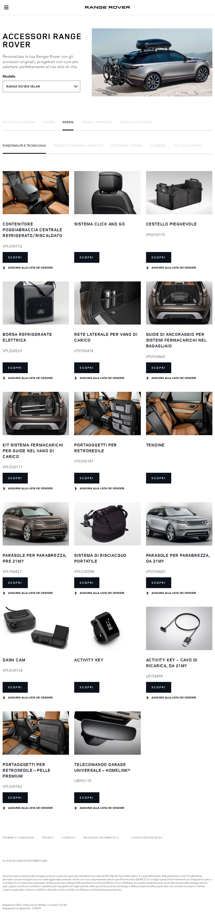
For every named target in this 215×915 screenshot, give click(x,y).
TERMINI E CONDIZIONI (18, 837)
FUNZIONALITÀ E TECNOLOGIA (24, 145)
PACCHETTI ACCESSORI (19, 122)
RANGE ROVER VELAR (23, 86)
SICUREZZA (157, 145)
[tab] (19, 122)
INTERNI (67, 122)
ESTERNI (49, 122)
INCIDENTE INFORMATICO (101, 837)
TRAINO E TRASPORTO (96, 122)
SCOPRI (15, 257)
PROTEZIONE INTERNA (126, 145)
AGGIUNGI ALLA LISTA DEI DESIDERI (30, 267)
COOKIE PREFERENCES (147, 837)
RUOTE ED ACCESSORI (136, 122)
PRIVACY (48, 837)
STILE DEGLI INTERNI (187, 145)
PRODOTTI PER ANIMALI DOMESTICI (78, 145)
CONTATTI (69, 837)
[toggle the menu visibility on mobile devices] (6, 7)
